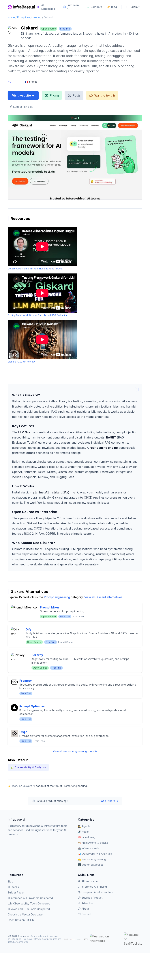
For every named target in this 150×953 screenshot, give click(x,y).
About (85, 908)
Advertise (87, 903)
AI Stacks (13, 887)
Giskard (48, 17)
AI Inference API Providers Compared (30, 898)
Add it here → (109, 800)
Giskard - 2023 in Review (21, 361)
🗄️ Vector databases (90, 864)
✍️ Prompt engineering (92, 859)
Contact (86, 914)
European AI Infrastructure (97, 892)
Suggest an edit (22, 106)
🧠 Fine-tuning (86, 837)
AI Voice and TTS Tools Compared (29, 909)
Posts (76, 95)
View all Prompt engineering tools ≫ (75, 751)
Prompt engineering (29, 17)
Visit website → (23, 95)
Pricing (54, 95)
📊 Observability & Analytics (28, 767)
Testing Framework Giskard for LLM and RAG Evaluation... (38, 315)
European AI (73, 6)
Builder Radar (16, 892)
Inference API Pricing (94, 886)
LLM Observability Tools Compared (29, 903)
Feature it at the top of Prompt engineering (60, 785)
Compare (96, 6)
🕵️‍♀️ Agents (84, 826)
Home (11, 17)
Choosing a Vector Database (25, 914)
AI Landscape (48, 6)
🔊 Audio (83, 831)
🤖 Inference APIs (88, 848)
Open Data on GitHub (21, 919)
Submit (135, 6)
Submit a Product (92, 897)
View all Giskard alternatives (103, 597)
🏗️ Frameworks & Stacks (93, 842)
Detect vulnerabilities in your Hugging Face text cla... (36, 268)
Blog (114, 6)
